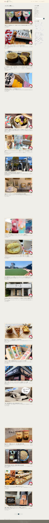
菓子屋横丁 (41, 42)
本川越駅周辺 (36, 40)
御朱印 (36, 39)
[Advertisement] (18, 102)
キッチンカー (39, 27)
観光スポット (37, 13)
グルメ (36, 14)
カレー (36, 27)
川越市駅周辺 (36, 38)
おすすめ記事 (37, 10)
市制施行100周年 (41, 38)
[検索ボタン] (43, 1)
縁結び (36, 41)
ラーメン (36, 31)
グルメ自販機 (36, 28)
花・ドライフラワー (37, 42)
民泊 (39, 40)
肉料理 (38, 41)
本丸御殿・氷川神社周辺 (40, 39)
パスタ (43, 29)
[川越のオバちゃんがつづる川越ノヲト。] (8, 1)
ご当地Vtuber (36, 26)
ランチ (42, 30)
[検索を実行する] (43, 18)
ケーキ (40, 28)
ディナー (39, 29)
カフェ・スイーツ (41, 26)
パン (35, 30)
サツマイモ (36, 29)
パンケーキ (38, 30)
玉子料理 (42, 40)
